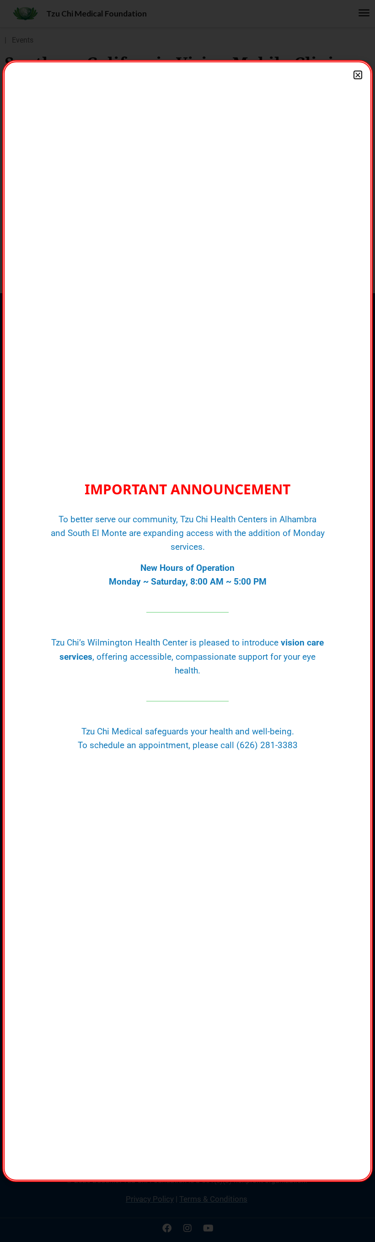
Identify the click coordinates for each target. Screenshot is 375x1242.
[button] (357, 74)
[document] (187, 621)
